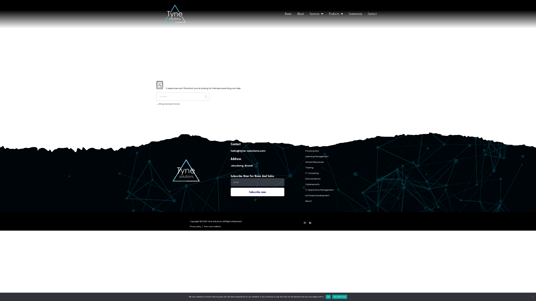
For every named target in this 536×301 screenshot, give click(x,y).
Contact (372, 14)
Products (334, 14)
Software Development (317, 195)
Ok (328, 297)
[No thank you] (532, 296)
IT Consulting (312, 173)
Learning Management (317, 156)
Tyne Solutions (208, 234)
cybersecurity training (316, 140)
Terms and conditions (316, 145)
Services (315, 14)
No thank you (340, 297)
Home (288, 14)
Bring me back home (169, 104)
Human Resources (314, 162)
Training (309, 168)
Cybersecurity (312, 184)
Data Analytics (312, 179)
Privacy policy (312, 151)
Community (355, 14)
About (300, 14)
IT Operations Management (319, 190)
